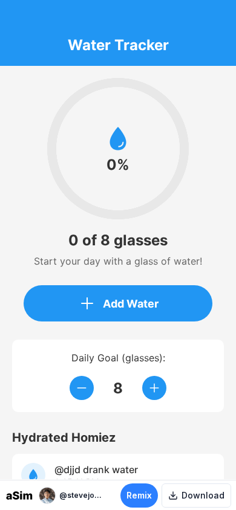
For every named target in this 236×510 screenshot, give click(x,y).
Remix (139, 495)
